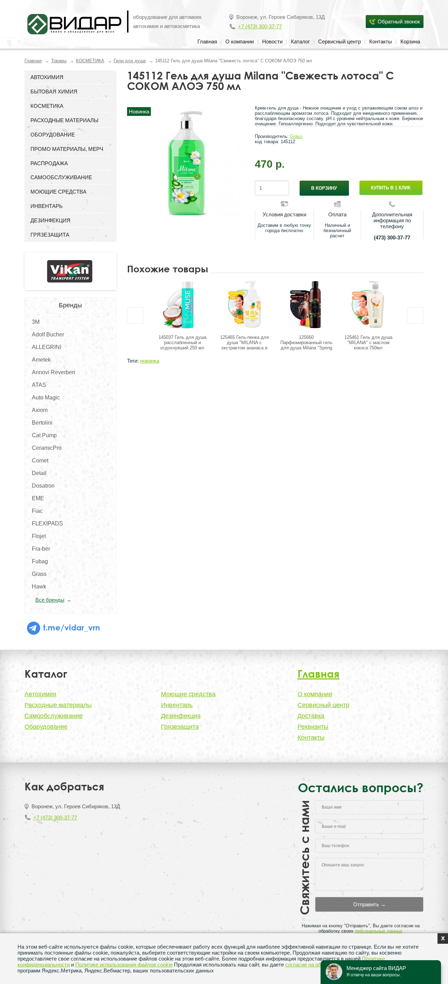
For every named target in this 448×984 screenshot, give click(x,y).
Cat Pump (44, 435)
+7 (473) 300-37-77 (260, 26)
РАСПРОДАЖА (49, 163)
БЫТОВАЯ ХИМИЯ (53, 92)
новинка (149, 361)
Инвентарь (176, 705)
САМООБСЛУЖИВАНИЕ (61, 177)
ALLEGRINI (46, 347)
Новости (272, 41)
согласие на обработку (312, 965)
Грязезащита (180, 726)
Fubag (40, 561)
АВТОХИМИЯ (46, 77)
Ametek (41, 360)
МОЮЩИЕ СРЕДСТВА (58, 192)
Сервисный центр (339, 41)
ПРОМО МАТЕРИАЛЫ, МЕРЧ (66, 149)
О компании (239, 41)
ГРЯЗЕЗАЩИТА (49, 235)
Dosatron (43, 486)
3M (36, 322)
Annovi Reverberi (53, 372)
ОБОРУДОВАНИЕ (52, 135)
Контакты (380, 41)
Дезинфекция (181, 715)
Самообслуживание (53, 715)
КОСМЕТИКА (90, 60)
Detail (39, 473)
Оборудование (46, 726)
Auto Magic (46, 397)
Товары (58, 60)
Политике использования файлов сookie (124, 965)
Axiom (40, 410)
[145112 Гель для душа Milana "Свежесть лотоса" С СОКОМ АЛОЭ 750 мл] (186, 162)
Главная (207, 41)
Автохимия (40, 694)
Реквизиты (313, 726)
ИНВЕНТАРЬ (46, 206)
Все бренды (49, 600)
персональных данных (378, 931)
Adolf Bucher (48, 334)
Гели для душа (130, 60)
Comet (40, 460)
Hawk (39, 586)
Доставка (311, 715)
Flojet (39, 536)
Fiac (37, 511)
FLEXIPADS (47, 523)
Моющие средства (188, 694)
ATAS (39, 385)
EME (38, 498)
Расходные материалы (58, 705)
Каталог (300, 41)
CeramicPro (47, 448)
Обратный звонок (399, 22)
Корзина (410, 41)
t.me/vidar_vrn (70, 627)
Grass (39, 574)
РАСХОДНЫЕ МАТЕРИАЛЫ (64, 120)
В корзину (324, 188)
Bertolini (42, 423)
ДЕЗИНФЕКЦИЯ (50, 220)
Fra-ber (41, 549)
